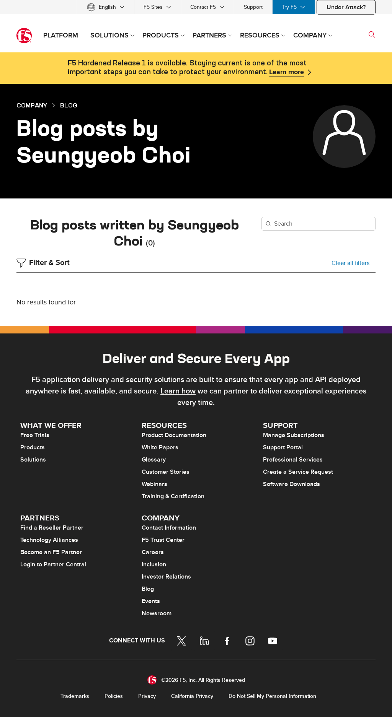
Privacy (147, 696)
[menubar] (196, 7)
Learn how (178, 391)
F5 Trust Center (163, 540)
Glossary (154, 459)
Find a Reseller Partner (51, 528)
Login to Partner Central (53, 564)
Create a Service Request (298, 472)
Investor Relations (166, 576)
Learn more (286, 72)
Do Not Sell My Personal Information (272, 696)
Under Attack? (346, 7)
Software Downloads (291, 484)
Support (253, 7)
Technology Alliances (49, 540)
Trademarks (74, 696)
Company (31, 105)
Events (151, 601)
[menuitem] (105, 7)
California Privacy (192, 696)
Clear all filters (350, 263)
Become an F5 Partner (51, 552)
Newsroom (157, 613)
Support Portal (283, 447)
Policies (114, 696)
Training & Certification (173, 496)
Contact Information (169, 528)
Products (32, 447)
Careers (153, 552)
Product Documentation (174, 435)
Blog (68, 105)
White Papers (160, 447)
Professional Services (293, 459)
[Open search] (372, 34)
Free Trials (34, 435)
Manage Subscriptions (293, 435)
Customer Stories (165, 472)
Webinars (154, 484)
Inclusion (154, 564)
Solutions (33, 459)
